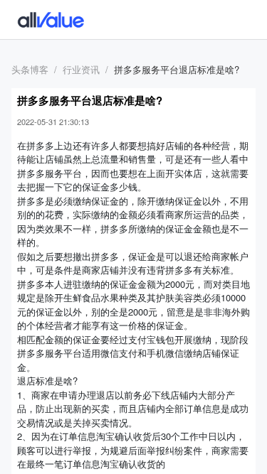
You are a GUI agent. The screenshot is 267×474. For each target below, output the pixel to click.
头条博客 (29, 69)
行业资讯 (81, 69)
